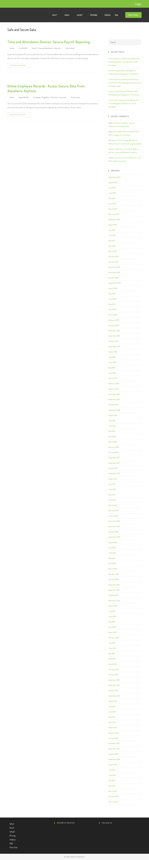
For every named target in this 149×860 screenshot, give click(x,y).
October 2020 (113, 277)
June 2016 (112, 553)
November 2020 (114, 272)
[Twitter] (100, 828)
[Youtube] (100, 836)
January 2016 (113, 579)
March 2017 (112, 505)
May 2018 (111, 431)
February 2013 (113, 733)
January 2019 (113, 389)
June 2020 (112, 299)
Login (138, 4)
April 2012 (112, 786)
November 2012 (113, 749)
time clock (57, 48)
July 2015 (111, 611)
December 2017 (114, 457)
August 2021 (112, 225)
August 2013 (112, 701)
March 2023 (112, 209)
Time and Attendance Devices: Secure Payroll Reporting (48, 42)
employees (36, 97)
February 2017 (113, 510)
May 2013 (111, 717)
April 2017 (112, 500)
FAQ (11, 843)
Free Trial (13, 847)
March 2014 (112, 664)
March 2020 (112, 315)
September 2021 (114, 219)
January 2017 (113, 516)
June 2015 (112, 616)
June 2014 (112, 648)
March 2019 (112, 378)
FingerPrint (45, 97)
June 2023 (112, 193)
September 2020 (114, 283)
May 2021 (111, 240)
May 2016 (111, 558)
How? (12, 827)
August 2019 (112, 352)
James (11, 48)
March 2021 (112, 251)
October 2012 (113, 754)
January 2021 (113, 262)
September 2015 (114, 600)
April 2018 (112, 436)
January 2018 (113, 452)
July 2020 (112, 293)
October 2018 (113, 404)
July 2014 (111, 643)
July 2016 (112, 547)
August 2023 (112, 182)
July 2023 (112, 187)
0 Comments (69, 48)
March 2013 (112, 727)
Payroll (34, 48)
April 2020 (112, 309)
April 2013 (112, 722)
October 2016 (113, 532)
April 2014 (112, 659)
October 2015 (113, 595)
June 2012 (112, 775)
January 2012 (113, 802)
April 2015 (112, 627)
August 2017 (112, 479)
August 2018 (112, 415)
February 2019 (113, 383)
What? (12, 831)
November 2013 (114, 685)
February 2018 (113, 447)
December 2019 (114, 330)
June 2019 (112, 362)
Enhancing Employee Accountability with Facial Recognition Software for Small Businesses (123, 103)
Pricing (13, 835)
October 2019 (113, 341)
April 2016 (112, 563)
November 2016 (114, 526)
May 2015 (111, 621)
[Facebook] (100, 832)
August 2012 (112, 764)
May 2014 (111, 653)
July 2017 (111, 484)
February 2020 (113, 320)
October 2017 (113, 468)
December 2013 (114, 680)
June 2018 (112, 426)
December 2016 (114, 521)
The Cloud (54, 97)
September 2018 (114, 410)
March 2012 (112, 791)
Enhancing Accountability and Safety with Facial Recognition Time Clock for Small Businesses (123, 61)
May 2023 (111, 198)
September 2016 (114, 537)
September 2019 (114, 346)
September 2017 (114, 473)
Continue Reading (18, 65)
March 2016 (112, 569)
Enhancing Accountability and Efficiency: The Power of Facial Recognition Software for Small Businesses (124, 82)
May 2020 (112, 304)
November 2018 (114, 399)
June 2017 (112, 489)
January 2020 (113, 325)
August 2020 (113, 288)
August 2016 (112, 542)
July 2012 (111, 770)
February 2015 (113, 637)
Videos (13, 839)
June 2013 (112, 711)
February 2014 (113, 669)
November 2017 (114, 463)
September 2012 (114, 759)
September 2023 (114, 177)
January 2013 (113, 738)
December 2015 (114, 585)
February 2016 (113, 574)
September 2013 (114, 696)
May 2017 (111, 494)
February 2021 (113, 256)
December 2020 (114, 267)
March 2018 (112, 442)
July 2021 (111, 230)
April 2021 (112, 246)
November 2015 (114, 590)
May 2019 (111, 368)
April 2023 (112, 203)
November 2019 (114, 336)
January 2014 (113, 674)
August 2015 (112, 606)
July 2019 (111, 357)
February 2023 (113, 214)
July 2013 (111, 706)
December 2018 (114, 394)
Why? (12, 823)
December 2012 (113, 743)
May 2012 (111, 780)
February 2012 (113, 796)
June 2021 (112, 235)
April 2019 (112, 373)
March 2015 (112, 632)
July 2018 (111, 420)
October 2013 (113, 690)
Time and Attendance (45, 48)
